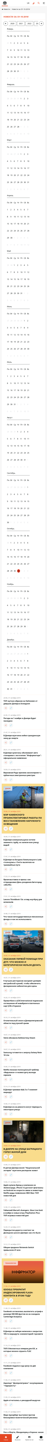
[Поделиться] (5, 708)
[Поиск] (38, 3)
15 (11, 57)
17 (18, 57)
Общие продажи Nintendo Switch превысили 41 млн (18, 1248)
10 (18, 50)
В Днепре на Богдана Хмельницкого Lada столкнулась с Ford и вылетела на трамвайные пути (22, 862)
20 (28, 57)
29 (11, 71)
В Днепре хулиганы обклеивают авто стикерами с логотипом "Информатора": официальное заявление (22, 755)
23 (15, 64)
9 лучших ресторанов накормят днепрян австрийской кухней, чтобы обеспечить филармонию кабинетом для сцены (22, 983)
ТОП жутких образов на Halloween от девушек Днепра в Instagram (20, 702)
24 (18, 64)
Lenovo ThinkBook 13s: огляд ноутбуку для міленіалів (22, 900)
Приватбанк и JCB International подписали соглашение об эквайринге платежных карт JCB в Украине (23, 1003)
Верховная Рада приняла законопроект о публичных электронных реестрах (22, 774)
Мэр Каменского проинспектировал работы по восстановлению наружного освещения (22, 819)
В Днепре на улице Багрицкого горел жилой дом (22, 1150)
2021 (21, 23)
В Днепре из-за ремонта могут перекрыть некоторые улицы (22, 1108)
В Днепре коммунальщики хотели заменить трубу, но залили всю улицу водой (21, 842)
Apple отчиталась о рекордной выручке (21, 1400)
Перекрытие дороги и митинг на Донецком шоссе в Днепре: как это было (22, 1231)
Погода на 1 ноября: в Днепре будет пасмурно (19, 719)
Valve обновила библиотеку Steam (19, 1038)
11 (21, 50)
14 (8, 57)
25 (21, 64)
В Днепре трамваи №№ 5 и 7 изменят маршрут (20, 1090)
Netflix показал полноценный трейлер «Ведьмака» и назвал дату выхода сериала (21, 1072)
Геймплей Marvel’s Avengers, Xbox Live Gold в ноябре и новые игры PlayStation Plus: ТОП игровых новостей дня (23, 1213)
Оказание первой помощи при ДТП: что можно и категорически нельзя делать (23, 962)
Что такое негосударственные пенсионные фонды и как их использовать (23, 918)
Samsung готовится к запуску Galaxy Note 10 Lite (22, 1053)
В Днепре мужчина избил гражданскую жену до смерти (21, 736)
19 (25, 57)
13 (28, 50)
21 (8, 64)
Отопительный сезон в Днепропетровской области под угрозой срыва (23, 1021)
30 (15, 71)
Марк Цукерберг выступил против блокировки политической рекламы (20, 1416)
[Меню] (44, 3)
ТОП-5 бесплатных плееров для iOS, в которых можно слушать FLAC (20, 1349)
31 (18, 71)
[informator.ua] (5, 3)
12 (25, 50)
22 (11, 64)
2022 (29, 23)
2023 (38, 23)
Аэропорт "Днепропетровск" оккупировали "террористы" (23, 1384)
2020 (12, 23)
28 (8, 71)
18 (21, 57)
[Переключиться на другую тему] (33, 3)
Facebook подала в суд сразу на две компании (19, 1367)
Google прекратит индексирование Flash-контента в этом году (18, 1292)
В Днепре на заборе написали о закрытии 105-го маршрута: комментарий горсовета (23, 1332)
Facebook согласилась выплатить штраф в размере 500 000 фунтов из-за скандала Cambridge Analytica (23, 1314)
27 (28, 64)
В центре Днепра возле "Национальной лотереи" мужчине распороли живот (21, 1169)
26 (25, 64)
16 (15, 57)
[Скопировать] (11, 708)
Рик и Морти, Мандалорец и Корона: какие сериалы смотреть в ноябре (23, 1433)
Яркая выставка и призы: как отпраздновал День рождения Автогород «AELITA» (22, 882)
